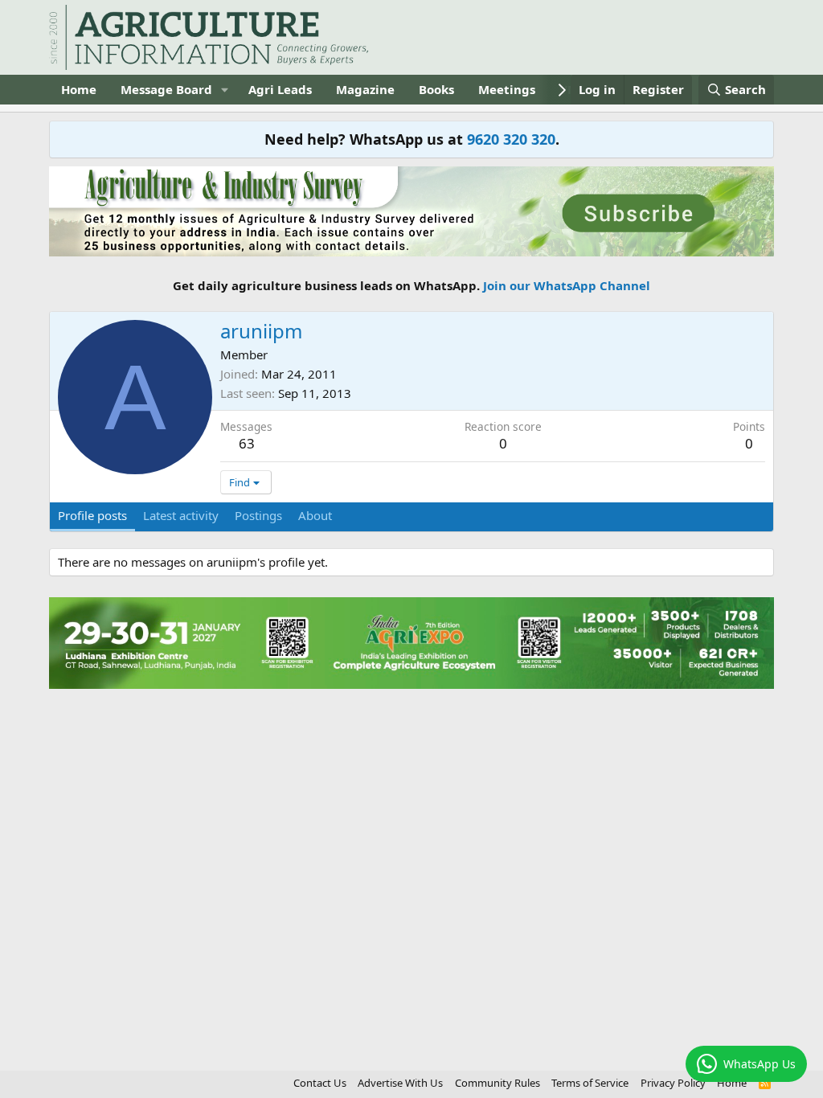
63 (247, 443)
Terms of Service (590, 1082)
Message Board (166, 89)
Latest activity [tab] (181, 515)
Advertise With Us (400, 1082)
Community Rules (497, 1082)
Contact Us (319, 1082)
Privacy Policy (673, 1082)
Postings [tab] (258, 515)
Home (78, 89)
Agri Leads (280, 89)
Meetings (506, 89)
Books (436, 89)
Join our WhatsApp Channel (566, 285)
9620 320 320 (511, 139)
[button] (225, 89)
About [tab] (315, 515)
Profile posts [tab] (92, 515)
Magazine (365, 89)
